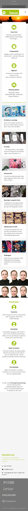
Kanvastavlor (8, 173)
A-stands (7, 147)
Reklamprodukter (14, 90)
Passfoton (14, 312)
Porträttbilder (14, 367)
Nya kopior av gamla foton (12, 200)
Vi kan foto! (14, 32)
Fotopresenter (14, 51)
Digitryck (14, 70)
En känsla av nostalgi (10, 120)
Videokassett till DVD (10, 227)
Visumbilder (14, 329)
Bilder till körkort (14, 348)
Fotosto (13, 508)
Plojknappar (7, 255)
